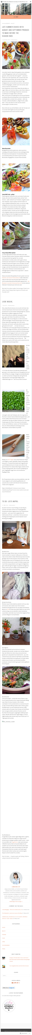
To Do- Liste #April (10, 501)
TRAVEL (3, 948)
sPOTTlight (10, 459)
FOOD (3, 938)
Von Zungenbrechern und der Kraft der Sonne (19, 965)
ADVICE (3, 927)
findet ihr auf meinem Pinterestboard (11, 277)
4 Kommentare (12, 505)
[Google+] (19, 982)
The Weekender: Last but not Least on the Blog (12, 913)
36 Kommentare (11, 305)
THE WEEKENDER (5, 945)
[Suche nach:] (16, 975)
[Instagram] (15, 982)
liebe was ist (16, 10)
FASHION (4, 934)
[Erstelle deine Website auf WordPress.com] (16, 1)
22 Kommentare (14, 39)
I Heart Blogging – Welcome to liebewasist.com (12, 909)
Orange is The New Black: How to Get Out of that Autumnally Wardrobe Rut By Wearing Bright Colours (20, 959)
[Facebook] (12, 982)
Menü (17, 17)
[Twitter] (14, 982)
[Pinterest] (17, 982)
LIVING (3, 941)
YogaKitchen (15, 842)
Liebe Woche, (7, 301)
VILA (8, 609)
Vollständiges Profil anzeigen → (16, 901)
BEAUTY (4, 931)
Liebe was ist (16, 886)
